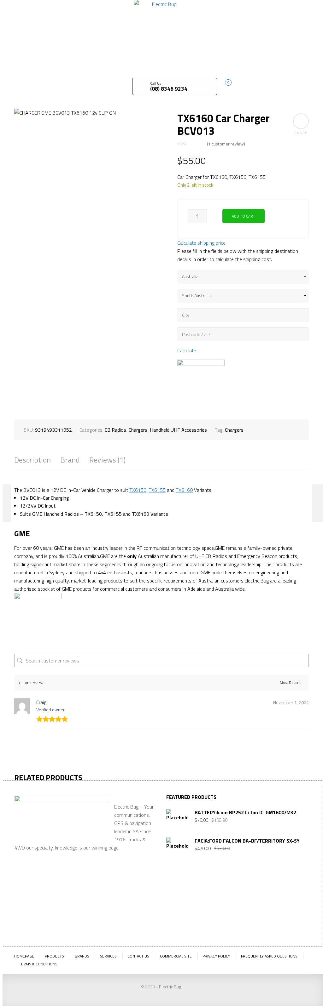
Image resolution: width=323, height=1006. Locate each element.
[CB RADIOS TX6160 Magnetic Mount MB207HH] (317, 503)
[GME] (201, 383)
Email (238, 891)
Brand (70, 460)
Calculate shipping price (201, 243)
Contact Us (138, 956)
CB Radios (115, 430)
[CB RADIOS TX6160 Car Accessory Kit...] (5, 503)
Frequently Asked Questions (269, 956)
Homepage (24, 956)
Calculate (186, 350)
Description (32, 460)
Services (108, 956)
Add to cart (243, 216)
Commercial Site (176, 956)
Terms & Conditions (38, 964)
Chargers (138, 430)
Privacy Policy (216, 956)
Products (54, 956)
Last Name (210, 897)
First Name (178, 897)
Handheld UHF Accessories (178, 430)
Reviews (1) (107, 460)
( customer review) (226, 143)
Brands (82, 956)
